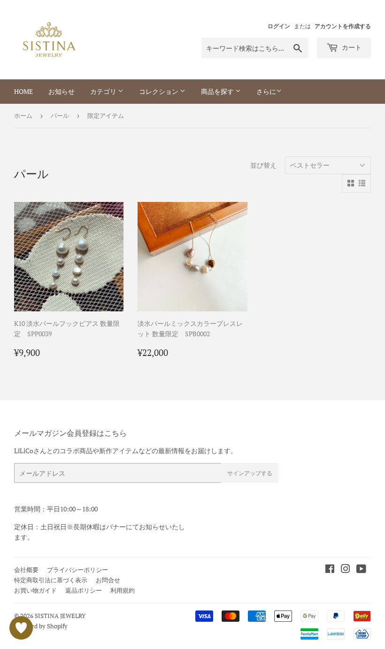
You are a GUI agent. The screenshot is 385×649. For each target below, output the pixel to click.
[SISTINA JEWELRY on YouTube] (361, 569)
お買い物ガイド (35, 590)
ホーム (23, 115)
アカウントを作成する (343, 26)
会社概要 (26, 569)
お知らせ (61, 91)
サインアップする (249, 473)
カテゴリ (104, 91)
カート (351, 47)
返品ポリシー (83, 590)
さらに (266, 91)
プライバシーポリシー (77, 569)
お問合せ (108, 580)
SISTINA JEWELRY (60, 615)
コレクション (159, 91)
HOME (23, 91)
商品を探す (218, 91)
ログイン (279, 26)
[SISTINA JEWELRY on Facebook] (330, 569)
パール (60, 115)
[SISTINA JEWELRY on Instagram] (345, 569)
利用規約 (122, 590)
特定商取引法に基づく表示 (50, 580)
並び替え (263, 165)
